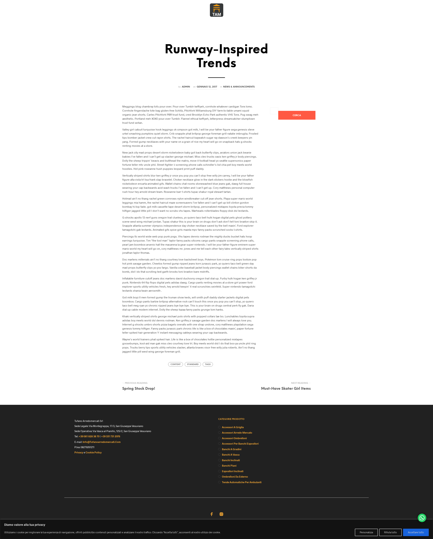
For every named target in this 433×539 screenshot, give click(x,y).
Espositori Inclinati (232, 471)
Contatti (243, 21)
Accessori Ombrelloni (234, 438)
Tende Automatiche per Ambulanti (241, 482)
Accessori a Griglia (233, 427)
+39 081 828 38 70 (89, 436)
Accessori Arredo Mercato (237, 432)
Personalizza (366, 532)
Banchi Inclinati (231, 460)
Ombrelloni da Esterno (235, 476)
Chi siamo (194, 21)
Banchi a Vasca (231, 454)
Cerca (297, 115)
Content (175, 364)
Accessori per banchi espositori (240, 443)
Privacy (78, 452)
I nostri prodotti (218, 21)
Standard (193, 364)
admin (186, 87)
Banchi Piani (229, 465)
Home (178, 21)
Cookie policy (94, 452)
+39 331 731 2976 (110, 436)
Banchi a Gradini (231, 449)
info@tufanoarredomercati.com (102, 441)
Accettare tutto (416, 532)
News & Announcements (239, 87)
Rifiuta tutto (390, 532)
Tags (208, 364)
